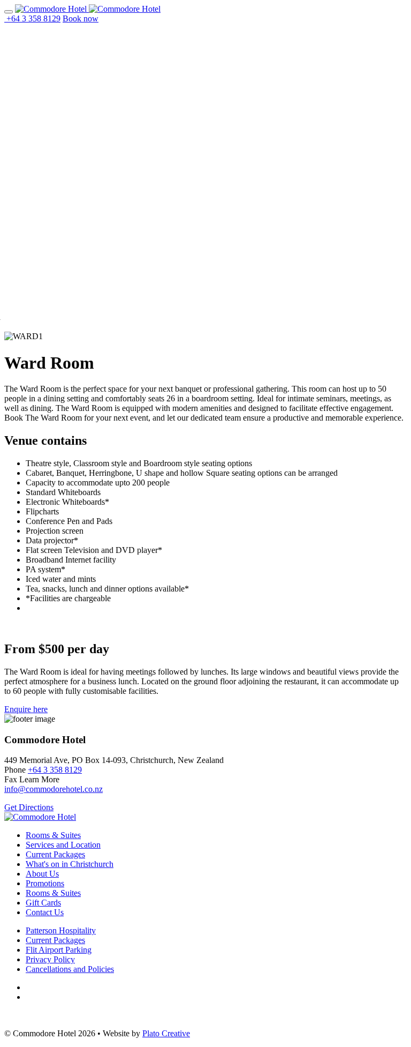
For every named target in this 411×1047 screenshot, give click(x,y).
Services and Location (63, 844)
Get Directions (29, 807)
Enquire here (26, 709)
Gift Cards (43, 902)
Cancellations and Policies (70, 969)
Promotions (45, 883)
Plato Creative (166, 1033)
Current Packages (55, 854)
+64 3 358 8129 (55, 769)
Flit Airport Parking (59, 949)
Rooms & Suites (53, 835)
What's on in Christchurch (69, 864)
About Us (42, 873)
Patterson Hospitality (61, 930)
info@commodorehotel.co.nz (53, 789)
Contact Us (45, 912)
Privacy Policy (50, 959)
